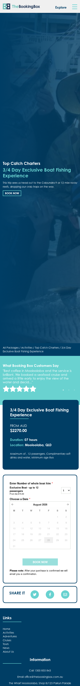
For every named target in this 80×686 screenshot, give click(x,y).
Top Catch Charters (47, 347)
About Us (8, 651)
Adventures (10, 636)
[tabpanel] (40, 380)
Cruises (7, 640)
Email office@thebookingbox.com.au (40, 676)
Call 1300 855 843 (40, 670)
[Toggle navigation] (74, 6)
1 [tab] (63, 390)
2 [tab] (69, 390)
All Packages (11, 347)
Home (6, 628)
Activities (26, 347)
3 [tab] (74, 390)
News (6, 647)
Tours (6, 644)
